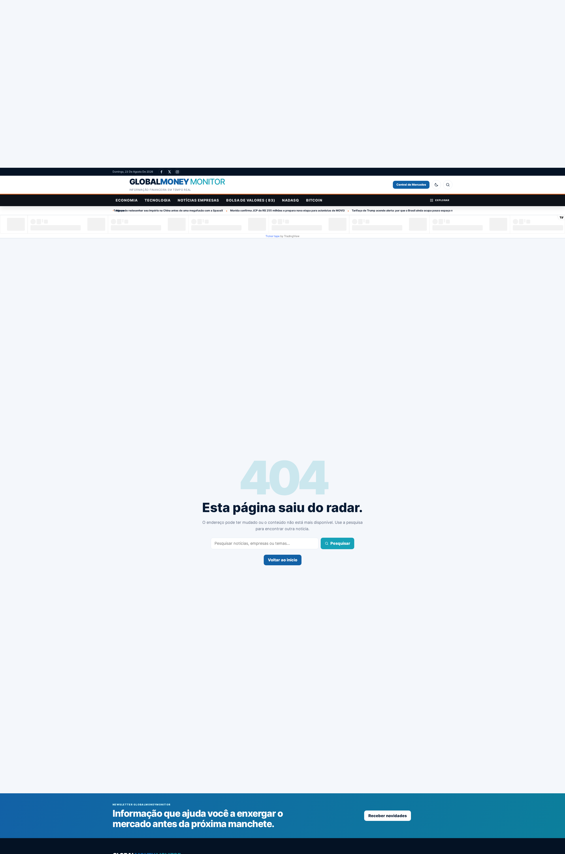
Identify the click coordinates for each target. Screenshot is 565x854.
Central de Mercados (411, 184)
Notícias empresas (198, 200)
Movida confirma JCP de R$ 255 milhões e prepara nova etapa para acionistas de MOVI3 (243, 210)
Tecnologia (158, 200)
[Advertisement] (282, 84)
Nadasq (290, 200)
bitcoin (314, 200)
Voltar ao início (282, 560)
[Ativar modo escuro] (436, 184)
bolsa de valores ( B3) (250, 200)
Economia (126, 200)
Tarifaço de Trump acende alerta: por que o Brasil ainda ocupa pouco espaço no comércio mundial (371, 210)
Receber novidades (387, 815)
